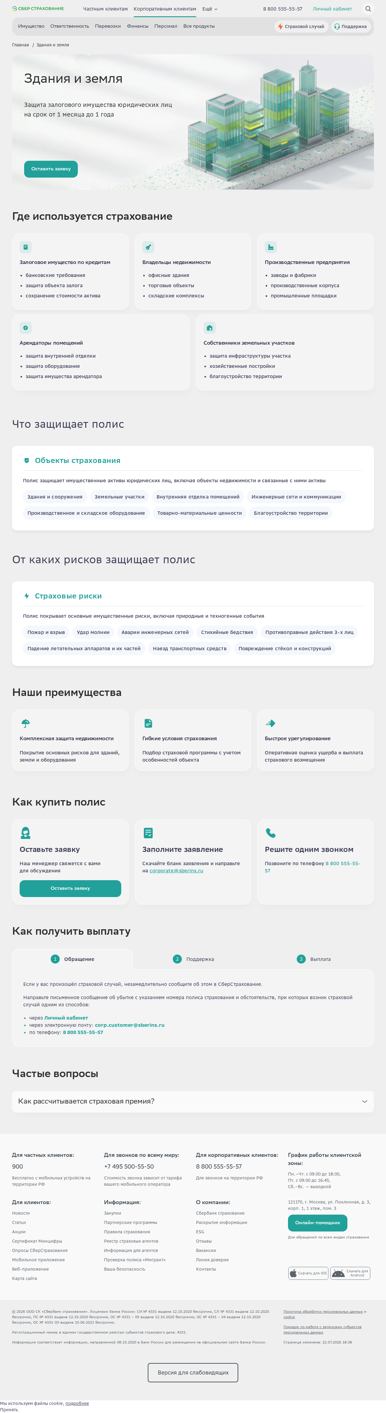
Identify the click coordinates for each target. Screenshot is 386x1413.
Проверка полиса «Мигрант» (135, 1259)
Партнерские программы (130, 1222)
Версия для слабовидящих (193, 1372)
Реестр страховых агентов (131, 1241)
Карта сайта (24, 1278)
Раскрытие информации (221, 1222)
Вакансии (206, 1250)
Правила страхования (127, 1231)
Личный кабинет (332, 9)
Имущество (31, 26)
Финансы (137, 26)
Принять (9, 1409)
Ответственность (69, 26)
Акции (19, 1231)
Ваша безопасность (124, 1269)
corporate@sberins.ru (176, 871)
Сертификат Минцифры (37, 1241)
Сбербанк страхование (220, 1213)
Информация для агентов (131, 1250)
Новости (21, 1213)
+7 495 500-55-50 (129, 1167)
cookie (289, 1317)
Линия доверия (212, 1259)
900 (17, 1167)
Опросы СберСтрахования (40, 1250)
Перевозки (108, 26)
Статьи (19, 1222)
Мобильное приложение (38, 1259)
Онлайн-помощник (317, 1223)
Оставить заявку (51, 169)
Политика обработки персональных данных (323, 1311)
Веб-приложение (30, 1269)
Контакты (206, 1269)
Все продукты (199, 26)
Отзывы (204, 1241)
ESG (200, 1231)
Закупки (112, 1213)
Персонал (165, 26)
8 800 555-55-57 (283, 9)
